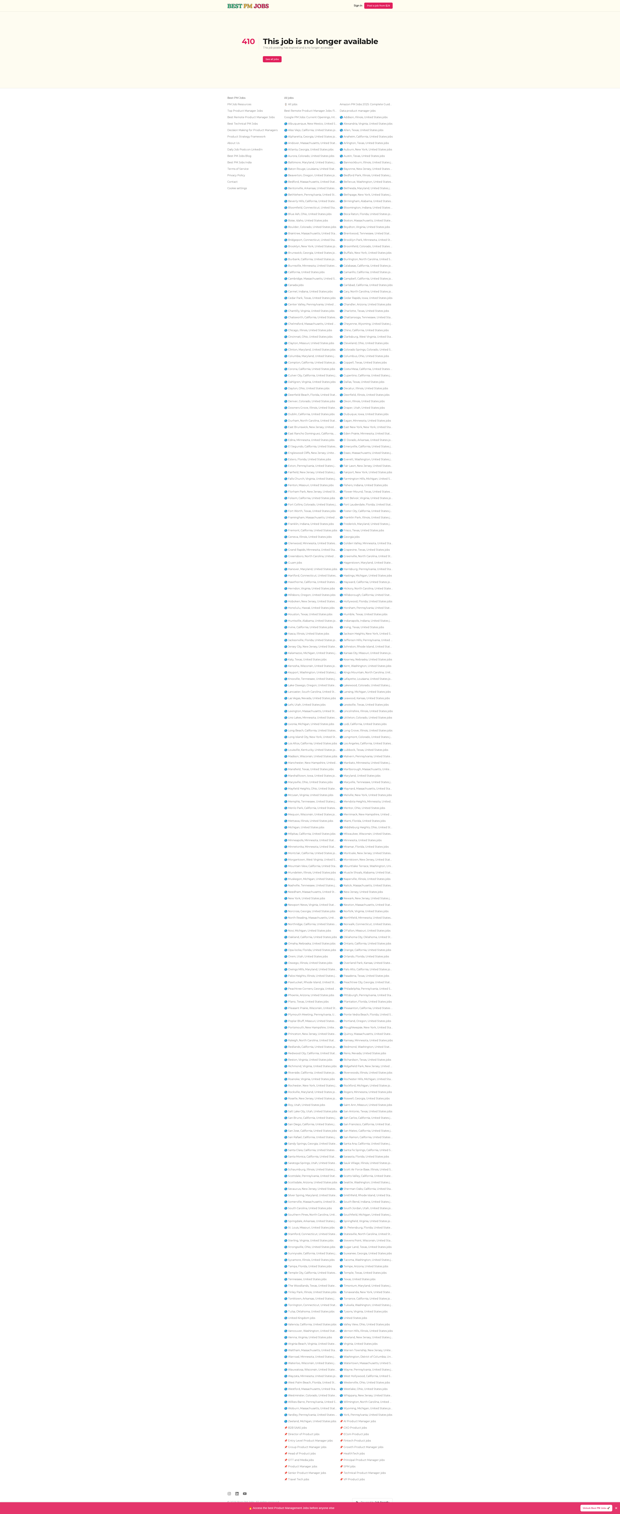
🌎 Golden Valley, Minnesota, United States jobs (366, 543)
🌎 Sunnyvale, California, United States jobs (310, 1253)
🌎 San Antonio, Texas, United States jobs (366, 1111)
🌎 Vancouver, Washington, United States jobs (310, 1330)
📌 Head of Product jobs (300, 1453)
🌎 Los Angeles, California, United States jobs (366, 743)
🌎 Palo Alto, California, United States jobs (366, 969)
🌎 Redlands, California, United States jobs (310, 1046)
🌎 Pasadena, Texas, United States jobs (364, 975)
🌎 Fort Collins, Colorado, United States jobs (310, 504)
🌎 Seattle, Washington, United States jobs (366, 1182)
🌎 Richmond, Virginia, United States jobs (310, 1066)
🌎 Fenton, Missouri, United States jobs (309, 485)
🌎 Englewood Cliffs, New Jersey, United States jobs (310, 452)
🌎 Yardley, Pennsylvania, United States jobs (310, 1414)
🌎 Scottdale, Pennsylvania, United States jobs (310, 1176)
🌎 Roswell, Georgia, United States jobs (365, 1098)
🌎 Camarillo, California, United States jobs (366, 272)
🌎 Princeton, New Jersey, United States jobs (310, 1033)
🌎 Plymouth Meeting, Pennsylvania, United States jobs (310, 1014)
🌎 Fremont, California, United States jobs (310, 530)
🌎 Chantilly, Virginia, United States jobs (309, 310)
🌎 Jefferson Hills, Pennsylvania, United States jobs (366, 640)
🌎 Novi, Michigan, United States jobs (307, 930)
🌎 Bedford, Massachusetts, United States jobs (310, 181)
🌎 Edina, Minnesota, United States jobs (309, 440)
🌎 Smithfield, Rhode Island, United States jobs (366, 1195)
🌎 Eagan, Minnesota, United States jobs (365, 420)
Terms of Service (238, 168)
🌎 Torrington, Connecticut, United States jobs (310, 1305)
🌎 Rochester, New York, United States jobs (310, 1085)
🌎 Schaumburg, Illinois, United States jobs (310, 1169)
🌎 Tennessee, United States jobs (305, 1279)
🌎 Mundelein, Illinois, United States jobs (310, 872)
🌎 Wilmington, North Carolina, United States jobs (366, 1401)
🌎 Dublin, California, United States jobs (309, 414)
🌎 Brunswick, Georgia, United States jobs (310, 252)
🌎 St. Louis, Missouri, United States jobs (309, 1227)
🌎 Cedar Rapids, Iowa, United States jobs (366, 298)
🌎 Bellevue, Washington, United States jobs (366, 181)
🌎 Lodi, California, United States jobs (363, 724)
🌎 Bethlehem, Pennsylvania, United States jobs (310, 194)
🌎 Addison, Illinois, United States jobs (364, 117)
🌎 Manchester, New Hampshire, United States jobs (310, 762)
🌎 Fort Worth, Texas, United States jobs (310, 511)
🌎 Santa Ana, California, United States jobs (366, 1143)
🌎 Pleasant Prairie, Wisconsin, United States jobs (310, 1008)
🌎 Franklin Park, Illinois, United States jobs (366, 517)
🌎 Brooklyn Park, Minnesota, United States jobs (366, 239)
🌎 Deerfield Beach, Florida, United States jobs (310, 394)
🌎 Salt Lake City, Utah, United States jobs (310, 1111)
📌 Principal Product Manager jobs (362, 1460)
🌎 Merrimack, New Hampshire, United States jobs (366, 814)
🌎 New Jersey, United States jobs (361, 891)
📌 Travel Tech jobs (296, 1479)
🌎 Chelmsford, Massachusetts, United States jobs (310, 323)
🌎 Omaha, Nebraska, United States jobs (309, 943)
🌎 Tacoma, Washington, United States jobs (366, 1259)
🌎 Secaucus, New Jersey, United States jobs (310, 1188)
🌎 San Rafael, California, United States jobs (310, 1137)
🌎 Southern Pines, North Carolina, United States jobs (310, 1214)
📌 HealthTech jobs (352, 1453)
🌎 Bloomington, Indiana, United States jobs (366, 207)
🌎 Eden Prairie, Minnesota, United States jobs (366, 433)
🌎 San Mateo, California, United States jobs (366, 1130)
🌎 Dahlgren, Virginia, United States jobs (310, 381)
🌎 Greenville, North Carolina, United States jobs (366, 556)
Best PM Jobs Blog (239, 156)
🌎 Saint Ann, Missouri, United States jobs (366, 1104)
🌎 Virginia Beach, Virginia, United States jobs (310, 1343)
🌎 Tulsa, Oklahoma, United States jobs (309, 1311)
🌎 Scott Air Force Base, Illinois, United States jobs (366, 1169)
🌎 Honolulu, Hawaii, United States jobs (309, 607)
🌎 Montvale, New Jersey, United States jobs (366, 853)
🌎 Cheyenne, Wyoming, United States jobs (366, 323)
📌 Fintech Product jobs (355, 1440)
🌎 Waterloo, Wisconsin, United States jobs (310, 1363)
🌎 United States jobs (353, 1318)
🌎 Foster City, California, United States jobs (366, 511)
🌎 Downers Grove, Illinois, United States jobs (310, 407)
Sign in (358, 5)
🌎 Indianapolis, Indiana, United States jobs (366, 620)
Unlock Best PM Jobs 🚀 (596, 1508)
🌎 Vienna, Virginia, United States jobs (308, 1337)
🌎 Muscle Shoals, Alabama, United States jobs (366, 872)
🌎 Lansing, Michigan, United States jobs (365, 691)
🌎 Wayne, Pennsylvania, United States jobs (366, 1369)
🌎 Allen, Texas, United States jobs (361, 130)
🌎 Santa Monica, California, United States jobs (310, 1156)
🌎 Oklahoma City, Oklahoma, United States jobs (366, 937)
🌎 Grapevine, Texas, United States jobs (365, 549)
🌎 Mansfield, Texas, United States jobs (309, 769)
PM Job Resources (239, 104)
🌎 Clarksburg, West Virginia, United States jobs (366, 336)
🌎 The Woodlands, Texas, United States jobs (310, 1285)
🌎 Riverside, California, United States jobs (310, 1072)
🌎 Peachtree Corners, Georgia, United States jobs (310, 988)
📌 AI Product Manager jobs (358, 1421)
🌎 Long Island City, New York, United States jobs (310, 737)
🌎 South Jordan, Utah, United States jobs (366, 1208)
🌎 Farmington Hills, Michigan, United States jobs (366, 478)
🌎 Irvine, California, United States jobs (308, 627)
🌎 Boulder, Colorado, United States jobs (310, 227)
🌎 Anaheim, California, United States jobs (366, 136)
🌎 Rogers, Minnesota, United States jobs (366, 1092)
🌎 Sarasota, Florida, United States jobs (364, 1156)
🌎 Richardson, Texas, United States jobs (365, 1059)
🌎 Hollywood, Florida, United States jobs (366, 601)
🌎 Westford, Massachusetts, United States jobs (310, 1389)
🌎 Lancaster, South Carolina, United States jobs (310, 691)
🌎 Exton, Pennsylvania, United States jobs (310, 465)
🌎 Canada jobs (294, 285)
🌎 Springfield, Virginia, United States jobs (366, 1221)
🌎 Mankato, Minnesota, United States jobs (366, 762)
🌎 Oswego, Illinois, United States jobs (308, 962)
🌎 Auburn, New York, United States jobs (366, 149)
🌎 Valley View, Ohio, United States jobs (365, 1324)
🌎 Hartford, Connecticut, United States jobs (310, 575)
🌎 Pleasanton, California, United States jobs (366, 1008)
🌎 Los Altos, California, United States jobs (310, 743)
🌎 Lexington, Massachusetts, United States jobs (310, 711)
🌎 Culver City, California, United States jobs (310, 375)
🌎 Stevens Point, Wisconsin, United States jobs (366, 1240)
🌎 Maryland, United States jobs (360, 775)
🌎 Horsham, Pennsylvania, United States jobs (366, 607)
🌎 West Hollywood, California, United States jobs (366, 1376)
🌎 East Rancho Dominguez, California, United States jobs (310, 433)
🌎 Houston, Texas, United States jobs (308, 614)
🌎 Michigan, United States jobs (304, 827)
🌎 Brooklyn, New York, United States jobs (310, 246)
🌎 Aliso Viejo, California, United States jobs (310, 130)
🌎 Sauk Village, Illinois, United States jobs (366, 1163)
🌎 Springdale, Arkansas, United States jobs (310, 1221)
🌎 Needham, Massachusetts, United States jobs (310, 891)
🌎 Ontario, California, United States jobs (365, 943)
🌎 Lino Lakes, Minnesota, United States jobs (310, 717)
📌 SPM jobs (347, 1466)
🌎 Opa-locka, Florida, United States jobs (310, 950)
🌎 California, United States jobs (304, 272)
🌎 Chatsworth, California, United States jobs (310, 317)
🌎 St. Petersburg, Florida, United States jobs (366, 1227)
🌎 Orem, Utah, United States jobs (306, 956)
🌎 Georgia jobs (350, 536)
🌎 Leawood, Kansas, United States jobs (365, 698)
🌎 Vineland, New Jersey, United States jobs (366, 1337)
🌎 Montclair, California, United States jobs (310, 853)
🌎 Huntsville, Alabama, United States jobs (310, 620)
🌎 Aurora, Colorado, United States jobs (309, 156)
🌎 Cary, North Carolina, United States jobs (366, 291)
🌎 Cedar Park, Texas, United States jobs (310, 298)
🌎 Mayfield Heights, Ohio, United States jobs (310, 788)
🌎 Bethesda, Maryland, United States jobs (366, 188)
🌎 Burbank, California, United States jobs (310, 259)
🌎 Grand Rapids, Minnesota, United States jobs (310, 549)
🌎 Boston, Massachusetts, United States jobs (366, 220)
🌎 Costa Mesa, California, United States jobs (366, 369)
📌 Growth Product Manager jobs (361, 1447)
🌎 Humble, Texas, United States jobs (363, 614)
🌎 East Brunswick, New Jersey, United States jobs (310, 427)
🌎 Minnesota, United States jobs (361, 840)
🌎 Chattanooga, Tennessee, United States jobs (366, 317)
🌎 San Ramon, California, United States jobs (366, 1137)
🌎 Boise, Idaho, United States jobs (306, 220)
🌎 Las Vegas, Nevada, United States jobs (310, 698)
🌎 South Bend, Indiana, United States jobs (366, 1201)
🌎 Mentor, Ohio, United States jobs (362, 808)
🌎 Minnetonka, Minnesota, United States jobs (310, 846)
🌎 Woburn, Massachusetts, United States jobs (310, 1408)
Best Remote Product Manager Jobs (251, 117)
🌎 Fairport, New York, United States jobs (366, 472)
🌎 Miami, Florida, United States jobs (363, 820)
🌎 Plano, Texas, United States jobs (306, 1001)
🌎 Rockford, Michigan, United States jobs (366, 1085)
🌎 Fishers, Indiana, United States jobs (364, 485)
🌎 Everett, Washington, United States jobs (366, 459)
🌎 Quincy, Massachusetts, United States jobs (366, 1033)
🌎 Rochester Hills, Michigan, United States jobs (366, 1079)
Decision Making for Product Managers (252, 130)
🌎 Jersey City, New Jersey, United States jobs (310, 646)
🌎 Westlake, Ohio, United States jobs (364, 1389)
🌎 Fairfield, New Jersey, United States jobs (310, 472)
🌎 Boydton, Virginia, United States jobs (365, 227)
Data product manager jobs (358, 110)
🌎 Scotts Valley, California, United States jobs (366, 1176)
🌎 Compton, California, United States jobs (310, 362)
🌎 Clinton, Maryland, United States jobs (309, 349)
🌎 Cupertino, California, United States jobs (366, 375)
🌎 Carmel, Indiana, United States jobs (308, 291)
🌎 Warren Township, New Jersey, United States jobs (366, 1350)
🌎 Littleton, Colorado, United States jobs (366, 717)
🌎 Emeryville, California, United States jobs (366, 446)
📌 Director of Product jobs (301, 1434)
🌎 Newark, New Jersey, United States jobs (366, 898)
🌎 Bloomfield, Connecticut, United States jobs (310, 207)
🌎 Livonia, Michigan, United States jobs (309, 724)
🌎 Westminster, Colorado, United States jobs (310, 1395)
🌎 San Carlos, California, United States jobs (366, 1117)
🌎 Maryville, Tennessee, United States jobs (366, 782)
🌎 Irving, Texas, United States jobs (362, 627)
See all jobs (272, 59)
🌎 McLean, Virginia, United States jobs (308, 795)
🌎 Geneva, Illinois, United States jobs (308, 536)
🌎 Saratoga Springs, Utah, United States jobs (310, 1163)
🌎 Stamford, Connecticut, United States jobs (310, 1234)
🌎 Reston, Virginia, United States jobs (308, 1059)
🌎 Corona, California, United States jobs (309, 369)
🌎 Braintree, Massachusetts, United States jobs (310, 233)
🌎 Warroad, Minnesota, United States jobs (310, 1356)
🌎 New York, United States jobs (304, 898)
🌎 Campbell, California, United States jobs (366, 278)
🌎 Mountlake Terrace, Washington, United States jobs (366, 866)
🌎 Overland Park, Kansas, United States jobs (366, 962)
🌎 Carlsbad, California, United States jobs (366, 285)
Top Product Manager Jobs (245, 110)
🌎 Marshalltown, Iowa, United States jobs (310, 775)
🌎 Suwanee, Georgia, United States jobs (366, 1253)
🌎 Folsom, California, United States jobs (309, 498)
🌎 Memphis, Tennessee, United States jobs (310, 801)
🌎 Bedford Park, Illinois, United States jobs (366, 175)
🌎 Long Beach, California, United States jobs (310, 730)
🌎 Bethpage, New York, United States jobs (366, 194)
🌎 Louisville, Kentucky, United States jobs (310, 749)
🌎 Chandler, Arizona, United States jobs (365, 304)
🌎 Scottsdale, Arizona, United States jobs (310, 1182)
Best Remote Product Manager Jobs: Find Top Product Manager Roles (310, 110)
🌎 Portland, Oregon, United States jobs (365, 1021)
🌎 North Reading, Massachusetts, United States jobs (310, 917)
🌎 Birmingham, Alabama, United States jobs (366, 201)
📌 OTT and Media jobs (299, 1460)
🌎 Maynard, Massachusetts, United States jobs (366, 788)
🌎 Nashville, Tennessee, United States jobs (310, 885)
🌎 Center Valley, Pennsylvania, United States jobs (310, 304)
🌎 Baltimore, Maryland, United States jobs (310, 162)
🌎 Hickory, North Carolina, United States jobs (366, 588)
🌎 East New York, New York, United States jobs (366, 427)
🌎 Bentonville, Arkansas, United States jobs (310, 188)
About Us (233, 143)
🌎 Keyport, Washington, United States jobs (310, 672)
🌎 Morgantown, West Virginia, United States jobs (310, 859)
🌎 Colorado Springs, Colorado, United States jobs (366, 349)
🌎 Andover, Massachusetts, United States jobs (310, 143)
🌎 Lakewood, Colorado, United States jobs (366, 685)
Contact (232, 181)
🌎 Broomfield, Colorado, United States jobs (366, 246)
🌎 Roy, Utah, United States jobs (304, 1104)
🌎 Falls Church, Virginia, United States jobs (310, 478)
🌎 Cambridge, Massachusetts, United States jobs (310, 278)
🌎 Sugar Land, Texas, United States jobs (366, 1247)
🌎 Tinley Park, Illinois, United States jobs (310, 1292)
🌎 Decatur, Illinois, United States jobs (364, 388)
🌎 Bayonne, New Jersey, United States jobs (366, 168)
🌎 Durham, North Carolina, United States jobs (310, 420)
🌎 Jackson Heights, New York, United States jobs (366, 633)
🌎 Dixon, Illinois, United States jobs (362, 401)
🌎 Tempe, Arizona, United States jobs (364, 1266)
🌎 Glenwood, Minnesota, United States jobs (310, 543)
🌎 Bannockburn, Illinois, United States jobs (366, 162)
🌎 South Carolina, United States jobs (308, 1208)
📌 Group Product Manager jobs (305, 1447)
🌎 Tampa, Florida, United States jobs (308, 1266)
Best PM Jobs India (239, 162)
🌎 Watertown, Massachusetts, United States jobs (366, 1363)
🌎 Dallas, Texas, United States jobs (362, 381)
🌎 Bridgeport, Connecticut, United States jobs (310, 239)
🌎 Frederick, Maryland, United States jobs (366, 523)
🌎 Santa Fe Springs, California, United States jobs (366, 1150)
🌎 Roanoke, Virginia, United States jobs (309, 1079)
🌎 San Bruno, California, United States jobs (310, 1117)
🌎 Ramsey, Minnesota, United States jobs (366, 1040)
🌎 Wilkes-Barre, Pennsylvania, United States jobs (310, 1401)
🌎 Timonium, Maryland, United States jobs (366, 1285)
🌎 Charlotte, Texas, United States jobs (364, 310)
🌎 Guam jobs (293, 562)
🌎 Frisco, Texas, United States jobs (362, 530)
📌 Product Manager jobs (300, 1466)
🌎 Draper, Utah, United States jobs (362, 407)
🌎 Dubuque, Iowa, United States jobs (364, 414)
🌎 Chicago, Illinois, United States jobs (308, 330)
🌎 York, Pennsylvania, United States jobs (366, 1414)
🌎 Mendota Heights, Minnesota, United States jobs (366, 801)
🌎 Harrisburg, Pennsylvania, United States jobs (366, 569)
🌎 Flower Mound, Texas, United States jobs (366, 491)
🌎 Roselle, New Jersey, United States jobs (310, 1098)
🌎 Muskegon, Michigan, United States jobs (310, 879)
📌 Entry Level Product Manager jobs (308, 1440)
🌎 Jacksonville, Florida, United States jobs (310, 640)
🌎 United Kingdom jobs (299, 1318)
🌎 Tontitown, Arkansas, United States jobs (310, 1298)
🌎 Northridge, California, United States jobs (310, 924)
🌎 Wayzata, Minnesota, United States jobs (310, 1376)
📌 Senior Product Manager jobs (305, 1472)
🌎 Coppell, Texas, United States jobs (363, 362)
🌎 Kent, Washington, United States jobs (365, 666)
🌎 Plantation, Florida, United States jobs (366, 1001)
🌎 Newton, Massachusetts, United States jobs (366, 904)
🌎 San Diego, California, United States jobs (310, 1124)
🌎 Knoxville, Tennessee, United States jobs (310, 678)
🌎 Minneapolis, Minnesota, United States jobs (310, 840)
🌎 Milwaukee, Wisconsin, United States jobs (366, 833)
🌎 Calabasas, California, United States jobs (366, 265)
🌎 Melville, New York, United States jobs (366, 795)
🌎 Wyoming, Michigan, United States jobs (366, 1408)
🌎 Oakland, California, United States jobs (310, 937)
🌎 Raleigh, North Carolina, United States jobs (310, 1040)
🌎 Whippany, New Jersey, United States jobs (366, 1395)
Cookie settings (237, 188)
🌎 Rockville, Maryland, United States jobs (310, 1092)
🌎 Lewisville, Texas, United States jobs (364, 704)
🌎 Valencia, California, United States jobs (310, 1324)
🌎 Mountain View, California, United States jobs (310, 866)
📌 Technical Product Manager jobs (363, 1472)
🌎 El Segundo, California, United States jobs (310, 446)
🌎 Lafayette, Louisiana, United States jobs (366, 678)
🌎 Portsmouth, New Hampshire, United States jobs (310, 1027)
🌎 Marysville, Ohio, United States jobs (308, 782)
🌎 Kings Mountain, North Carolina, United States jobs (366, 672)
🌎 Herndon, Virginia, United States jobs (309, 588)
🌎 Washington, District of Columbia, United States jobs (366, 1356)
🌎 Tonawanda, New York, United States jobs (366, 1292)
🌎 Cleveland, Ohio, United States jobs (364, 343)
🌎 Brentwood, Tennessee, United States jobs (366, 233)
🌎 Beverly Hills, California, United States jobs (310, 201)
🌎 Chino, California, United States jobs (364, 330)
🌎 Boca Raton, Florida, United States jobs (366, 214)
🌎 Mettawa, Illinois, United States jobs (308, 820)
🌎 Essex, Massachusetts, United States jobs (366, 452)
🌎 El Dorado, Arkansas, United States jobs (366, 440)
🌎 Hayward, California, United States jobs (366, 582)
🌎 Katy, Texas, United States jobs (305, 659)
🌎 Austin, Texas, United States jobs (362, 156)
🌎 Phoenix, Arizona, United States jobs (309, 995)
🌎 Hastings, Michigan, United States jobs (366, 575)
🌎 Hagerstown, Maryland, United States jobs (366, 562)
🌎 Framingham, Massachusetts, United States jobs (310, 517)
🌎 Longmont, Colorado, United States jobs (366, 737)
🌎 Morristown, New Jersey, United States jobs (366, 859)
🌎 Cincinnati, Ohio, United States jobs (308, 336)
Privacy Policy (236, 175)
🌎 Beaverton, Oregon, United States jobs (310, 175)
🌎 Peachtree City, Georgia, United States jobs (366, 982)
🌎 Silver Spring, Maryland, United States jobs (310, 1195)
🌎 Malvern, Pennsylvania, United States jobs (366, 756)
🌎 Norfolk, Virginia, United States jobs (364, 911)
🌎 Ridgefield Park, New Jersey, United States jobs (366, 1066)
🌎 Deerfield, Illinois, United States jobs (364, 394)
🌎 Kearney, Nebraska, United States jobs (366, 659)
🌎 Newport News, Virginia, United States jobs (310, 904)
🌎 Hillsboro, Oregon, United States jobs (309, 594)
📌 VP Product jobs (352, 1479)
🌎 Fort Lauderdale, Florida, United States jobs (366, 504)
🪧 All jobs (290, 104)
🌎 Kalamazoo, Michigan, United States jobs (310, 653)
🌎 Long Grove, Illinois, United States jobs (366, 730)
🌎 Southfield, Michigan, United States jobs (366, 1214)
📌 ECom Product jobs (354, 1434)
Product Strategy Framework (246, 136)
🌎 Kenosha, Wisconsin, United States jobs (310, 666)
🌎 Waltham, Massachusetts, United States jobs (310, 1350)
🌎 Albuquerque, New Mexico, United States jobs (310, 123)
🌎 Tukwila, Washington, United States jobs (366, 1305)
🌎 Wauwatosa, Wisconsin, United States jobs (310, 1369)
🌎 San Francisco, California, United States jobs (366, 1124)
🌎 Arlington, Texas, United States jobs (364, 143)
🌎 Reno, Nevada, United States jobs (363, 1053)
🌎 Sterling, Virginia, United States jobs (308, 1240)
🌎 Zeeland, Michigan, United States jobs (310, 1421)
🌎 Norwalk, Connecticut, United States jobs (366, 924)
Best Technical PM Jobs (242, 123)
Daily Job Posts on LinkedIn (245, 149)
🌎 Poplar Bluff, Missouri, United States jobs (310, 1021)
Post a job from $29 (378, 5)
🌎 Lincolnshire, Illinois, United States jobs (366, 711)
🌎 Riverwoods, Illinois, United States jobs (366, 1072)
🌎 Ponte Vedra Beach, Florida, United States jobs (366, 1014)
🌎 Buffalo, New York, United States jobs (365, 252)
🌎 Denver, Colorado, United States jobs (309, 401)
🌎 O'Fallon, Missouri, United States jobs (365, 930)
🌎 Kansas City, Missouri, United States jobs (366, 653)
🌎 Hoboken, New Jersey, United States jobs (310, 601)
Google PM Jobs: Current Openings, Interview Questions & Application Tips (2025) (310, 117)
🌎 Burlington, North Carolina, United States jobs (366, 259)
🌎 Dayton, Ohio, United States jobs (306, 388)
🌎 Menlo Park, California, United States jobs (310, 808)
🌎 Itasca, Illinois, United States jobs (306, 633)
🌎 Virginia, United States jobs (358, 1343)
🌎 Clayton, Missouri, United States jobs (309, 343)
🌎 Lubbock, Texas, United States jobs (364, 749)
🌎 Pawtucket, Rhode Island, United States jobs (310, 982)
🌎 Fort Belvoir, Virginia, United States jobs (366, 498)
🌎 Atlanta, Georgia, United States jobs (308, 149)
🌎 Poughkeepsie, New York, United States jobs (366, 1027)
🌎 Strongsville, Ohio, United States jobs (309, 1247)
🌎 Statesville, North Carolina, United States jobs (366, 1234)
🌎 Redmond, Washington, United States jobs (366, 1046)
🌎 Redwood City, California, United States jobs (310, 1053)
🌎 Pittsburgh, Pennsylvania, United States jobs (366, 995)
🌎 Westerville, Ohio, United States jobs (365, 1382)
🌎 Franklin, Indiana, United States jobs (309, 523)
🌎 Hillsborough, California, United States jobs (366, 594)
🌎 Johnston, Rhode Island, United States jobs (366, 646)
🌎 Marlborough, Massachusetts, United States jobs (366, 769)
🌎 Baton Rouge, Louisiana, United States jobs (310, 168)
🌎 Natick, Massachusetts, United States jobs (366, 885)
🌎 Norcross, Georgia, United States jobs (309, 911)
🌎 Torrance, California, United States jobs (366, 1298)
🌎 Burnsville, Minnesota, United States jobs (310, 265)
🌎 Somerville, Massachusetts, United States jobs (310, 1201)
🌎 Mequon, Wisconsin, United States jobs (310, 814)
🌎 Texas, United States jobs (357, 1279)
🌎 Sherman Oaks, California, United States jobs (366, 1188)
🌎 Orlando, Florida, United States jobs (364, 956)
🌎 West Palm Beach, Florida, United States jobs (310, 1382)
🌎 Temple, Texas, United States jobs (363, 1272)
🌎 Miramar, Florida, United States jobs (364, 846)
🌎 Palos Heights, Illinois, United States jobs (310, 975)
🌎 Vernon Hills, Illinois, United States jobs (366, 1330)
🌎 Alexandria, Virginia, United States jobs (366, 123)
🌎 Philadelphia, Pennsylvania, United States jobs (366, 988)
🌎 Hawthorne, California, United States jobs (310, 582)
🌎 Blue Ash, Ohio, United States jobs (307, 214)
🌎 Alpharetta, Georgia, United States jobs (310, 136)
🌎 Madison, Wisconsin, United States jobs (310, 756)
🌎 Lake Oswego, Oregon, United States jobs (310, 685)
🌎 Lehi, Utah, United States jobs (305, 704)
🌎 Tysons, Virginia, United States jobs (364, 1311)
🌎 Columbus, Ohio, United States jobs (364, 356)
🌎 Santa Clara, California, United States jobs (310, 1150)
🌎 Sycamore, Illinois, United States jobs (309, 1259)
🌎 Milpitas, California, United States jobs (309, 833)
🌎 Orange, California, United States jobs (365, 950)
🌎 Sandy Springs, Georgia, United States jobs (310, 1143)
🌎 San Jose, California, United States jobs (310, 1130)
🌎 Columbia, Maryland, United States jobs (310, 356)
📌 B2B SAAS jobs (295, 1427)
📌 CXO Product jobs (353, 1427)
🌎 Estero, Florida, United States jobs (307, 459)
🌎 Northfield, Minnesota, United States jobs (366, 917)
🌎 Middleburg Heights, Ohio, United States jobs (366, 827)
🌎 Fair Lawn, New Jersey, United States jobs (366, 465)
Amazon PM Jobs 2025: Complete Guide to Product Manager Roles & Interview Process (366, 104)
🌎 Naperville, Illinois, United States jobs (365, 879)
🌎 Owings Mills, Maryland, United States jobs (310, 969)
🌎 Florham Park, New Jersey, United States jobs (310, 491)
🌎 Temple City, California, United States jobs (310, 1272)
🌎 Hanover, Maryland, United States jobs (310, 569)
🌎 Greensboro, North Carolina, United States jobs (310, 556)
